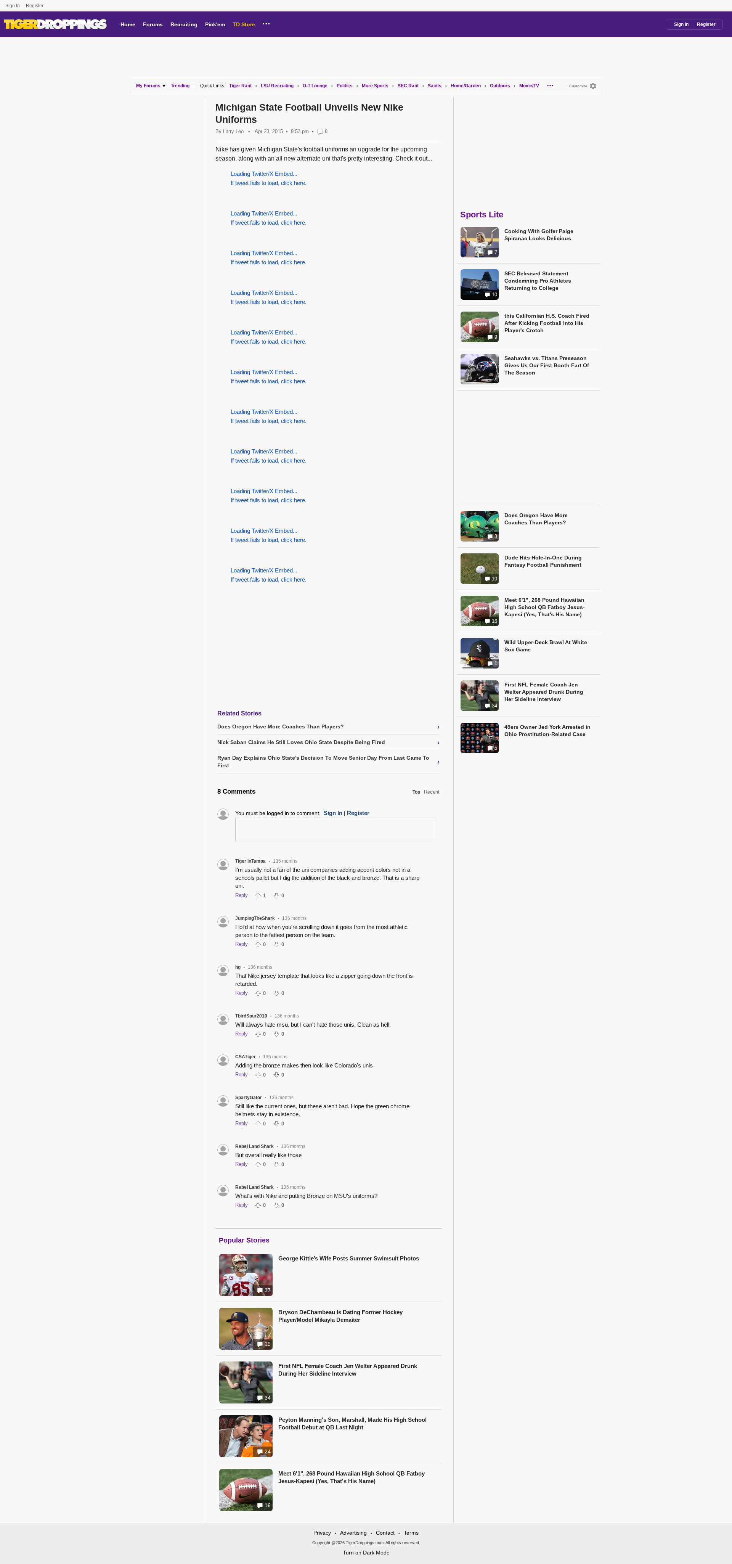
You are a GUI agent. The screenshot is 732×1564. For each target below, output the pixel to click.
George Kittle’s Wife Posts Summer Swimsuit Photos (348, 1258)
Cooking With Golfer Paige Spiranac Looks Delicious (538, 234)
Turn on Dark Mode (366, 1553)
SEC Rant (408, 85)
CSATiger (245, 1056)
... (266, 22)
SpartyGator (248, 1097)
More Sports (375, 85)
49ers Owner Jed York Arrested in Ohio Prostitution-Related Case (547, 730)
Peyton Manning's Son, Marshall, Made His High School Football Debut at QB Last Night (352, 1423)
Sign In (12, 5)
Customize (578, 86)
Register (35, 5)
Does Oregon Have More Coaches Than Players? (536, 519)
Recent (432, 792)
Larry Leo (233, 131)
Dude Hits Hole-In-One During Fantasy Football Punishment (543, 561)
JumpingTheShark (255, 918)
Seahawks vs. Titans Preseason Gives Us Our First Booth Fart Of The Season (546, 365)
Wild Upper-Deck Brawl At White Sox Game (545, 646)
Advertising (353, 1533)
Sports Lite (481, 214)
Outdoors (500, 85)
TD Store (244, 24)
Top (416, 792)
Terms (411, 1533)
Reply (241, 895)
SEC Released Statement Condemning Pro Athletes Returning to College (537, 280)
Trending (180, 85)
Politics (345, 85)
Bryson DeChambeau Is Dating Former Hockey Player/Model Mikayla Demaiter (340, 1316)
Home (127, 24)
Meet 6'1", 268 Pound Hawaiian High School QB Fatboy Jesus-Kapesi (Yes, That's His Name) (351, 1477)
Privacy (322, 1533)
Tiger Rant (240, 85)
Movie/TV (529, 85)
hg (238, 967)
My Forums (148, 85)
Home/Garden (466, 85)
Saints (434, 85)
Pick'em (215, 24)
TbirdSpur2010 (251, 1016)
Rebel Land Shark (254, 1146)
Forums (153, 24)
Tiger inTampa (250, 861)
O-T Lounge (315, 85)
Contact (385, 1533)
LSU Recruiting (277, 85)
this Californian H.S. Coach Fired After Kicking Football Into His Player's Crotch (546, 323)
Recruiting (183, 24)
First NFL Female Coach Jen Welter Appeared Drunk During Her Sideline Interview (347, 1370)
